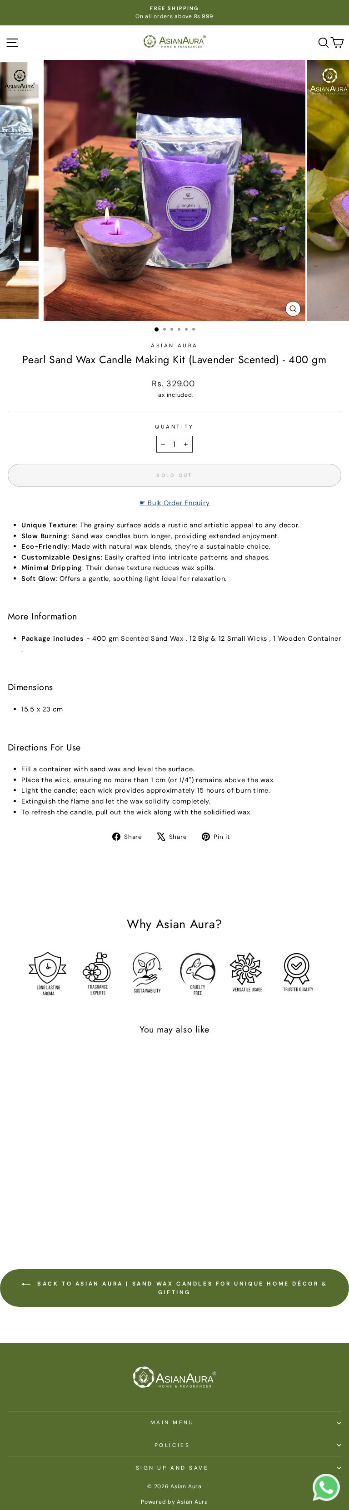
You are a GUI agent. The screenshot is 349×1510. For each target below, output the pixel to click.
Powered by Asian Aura (174, 1501)
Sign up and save (172, 1467)
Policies (172, 1445)
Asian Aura (174, 345)
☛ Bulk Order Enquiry (175, 502)
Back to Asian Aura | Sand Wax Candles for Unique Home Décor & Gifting (180, 1288)
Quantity (174, 426)
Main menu (172, 1422)
